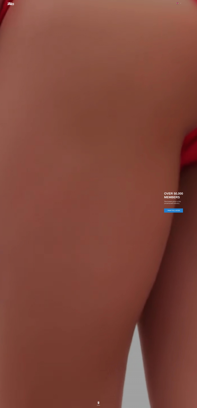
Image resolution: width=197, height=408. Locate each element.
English (177, 3)
